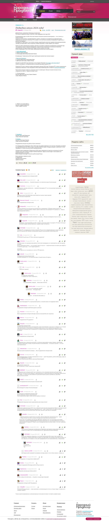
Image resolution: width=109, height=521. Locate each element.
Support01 (20, 30)
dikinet (73, 76)
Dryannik (22, 362)
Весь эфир (88, 134)
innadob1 (74, 130)
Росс (83, 218)
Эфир (58, 11)
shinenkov (22, 241)
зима (90, 199)
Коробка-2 (19, 134)
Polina (21, 340)
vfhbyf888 (22, 486)
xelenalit (22, 254)
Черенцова (82, 230)
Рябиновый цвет (84, 104)
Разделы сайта (17, 508)
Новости (61, 17)
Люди (51, 11)
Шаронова (82, 232)
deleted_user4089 (28, 450)
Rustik (73, 115)
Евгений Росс (75, 195)
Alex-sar (22, 317)
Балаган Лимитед (75, 189)
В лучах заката (83, 94)
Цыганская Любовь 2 (87, 123)
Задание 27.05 (77, 199)
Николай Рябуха (89, 204)
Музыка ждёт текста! (48, 17)
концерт (89, 201)
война (75, 191)
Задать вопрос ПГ (82, 49)
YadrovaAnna (75, 104)
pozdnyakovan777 (24, 385)
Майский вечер (86, 127)
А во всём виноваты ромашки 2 (85, 119)
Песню (33, 508)
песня (74, 214)
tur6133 (22, 379)
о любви (85, 206)
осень (81, 212)
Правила (59, 511)
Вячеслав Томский (24, 200)
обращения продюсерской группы (82, 210)
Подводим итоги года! (60, 30)
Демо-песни (74, 165)
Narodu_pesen (23, 261)
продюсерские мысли (81, 214)
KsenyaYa (22, 323)
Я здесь (18, 139)
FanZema (26, 427)
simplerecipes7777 (76, 127)
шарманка (77, 232)
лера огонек (77, 203)
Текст (75, 222)
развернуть (63, 170)
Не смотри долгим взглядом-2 (86, 91)
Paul (21, 399)
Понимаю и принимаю (93, 519)
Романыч (22, 311)
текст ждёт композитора (84, 222)
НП (82, 206)
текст (52, 30)
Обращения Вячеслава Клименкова (79, 159)
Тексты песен (34, 17)
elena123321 (23, 173)
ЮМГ (87, 232)
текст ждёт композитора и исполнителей (82, 224)
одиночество (75, 212)
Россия (87, 218)
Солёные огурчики (85, 98)
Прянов (89, 214)
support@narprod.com (87, 511)
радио (78, 216)
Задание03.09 (84, 199)
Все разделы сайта (89, 167)
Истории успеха (47, 506)
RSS (53, 170)
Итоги (43, 30)
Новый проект (74, 157)
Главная (42, 11)
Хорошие (16, 19)
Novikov (22, 462)
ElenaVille (24, 414)
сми (72, 220)
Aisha (21, 193)
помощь (92, 1)
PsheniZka (74, 102)
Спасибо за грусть (83, 108)
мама (82, 204)
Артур (86, 187)
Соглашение (60, 514)
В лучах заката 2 (81, 115)
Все (16, 17)
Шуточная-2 (81, 112)
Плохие (35, 19)
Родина (79, 218)
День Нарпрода (46, 512)
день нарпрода (83, 193)
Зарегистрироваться (46, 1)
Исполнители (72, 17)
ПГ (90, 212)
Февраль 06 (76, 230)
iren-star (22, 354)
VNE (73, 83)
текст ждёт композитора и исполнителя (82, 226)
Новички (45, 510)
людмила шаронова (76, 204)
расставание (74, 218)
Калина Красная (82, 201)
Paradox (74, 61)
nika (21, 235)
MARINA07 (22, 370)
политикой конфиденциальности (56, 519)
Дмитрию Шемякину (21, 58)
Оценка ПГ (86, 212)
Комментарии (61, 503)
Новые (25, 19)
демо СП (76, 193)
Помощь (59, 506)
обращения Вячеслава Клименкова (82, 208)
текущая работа (88, 228)
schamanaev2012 (24, 474)
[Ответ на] (43, 215)
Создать (33, 503)
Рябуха (91, 218)
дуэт (89, 193)
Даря (21, 334)
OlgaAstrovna (23, 468)
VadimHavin (75, 72)
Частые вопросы (61, 509)
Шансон (88, 230)
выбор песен (81, 191)
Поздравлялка (74, 147)
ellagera (74, 79)
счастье (91, 220)
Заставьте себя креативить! (53, 63)
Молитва (81, 130)
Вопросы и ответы (75, 155)
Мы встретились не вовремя (84, 76)
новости (73, 206)
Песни (24, 17)
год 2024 (48, 30)
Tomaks (22, 299)
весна (91, 189)
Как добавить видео (62, 516)
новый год (78, 206)
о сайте (91, 206)
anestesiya (74, 91)
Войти (37, 1)
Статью (33, 506)
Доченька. (82, 102)
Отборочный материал (83, 66)
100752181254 (75, 68)
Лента (15, 510)
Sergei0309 (74, 87)
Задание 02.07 (85, 197)
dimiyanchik (23, 206)
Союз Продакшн (77, 220)
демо (91, 191)
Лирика (82, 203)
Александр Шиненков (59, 67)
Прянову (74, 216)
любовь (87, 203)
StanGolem (22, 186)
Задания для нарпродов (77, 161)
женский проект (83, 195)
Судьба (87, 220)
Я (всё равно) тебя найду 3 (84, 79)
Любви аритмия (82, 61)
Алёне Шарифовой (21, 51)
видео (72, 191)
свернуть (58, 170)
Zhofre (21, 391)
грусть (86, 191)
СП (83, 220)
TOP (15, 512)
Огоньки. (79, 83)
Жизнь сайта (74, 149)
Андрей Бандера (79, 187)
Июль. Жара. (83, 72)
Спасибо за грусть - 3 (85, 68)
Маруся (22, 480)
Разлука (90, 216)
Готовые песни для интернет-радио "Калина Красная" (79, 152)
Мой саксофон (83, 87)
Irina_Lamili (22, 180)
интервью (75, 201)
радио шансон (83, 216)
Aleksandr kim (23, 348)
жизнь (90, 195)
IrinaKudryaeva (23, 305)
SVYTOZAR (22, 227)
